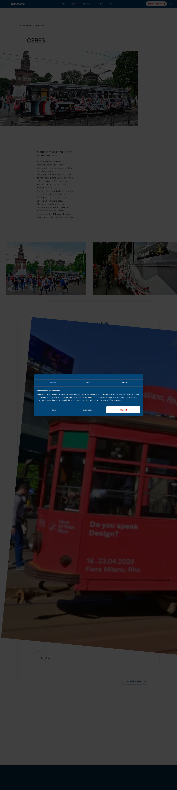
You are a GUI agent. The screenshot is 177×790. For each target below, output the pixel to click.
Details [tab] (89, 383)
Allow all (123, 410)
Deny (54, 410)
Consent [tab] (52, 383)
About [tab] (124, 383)
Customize (87, 410)
